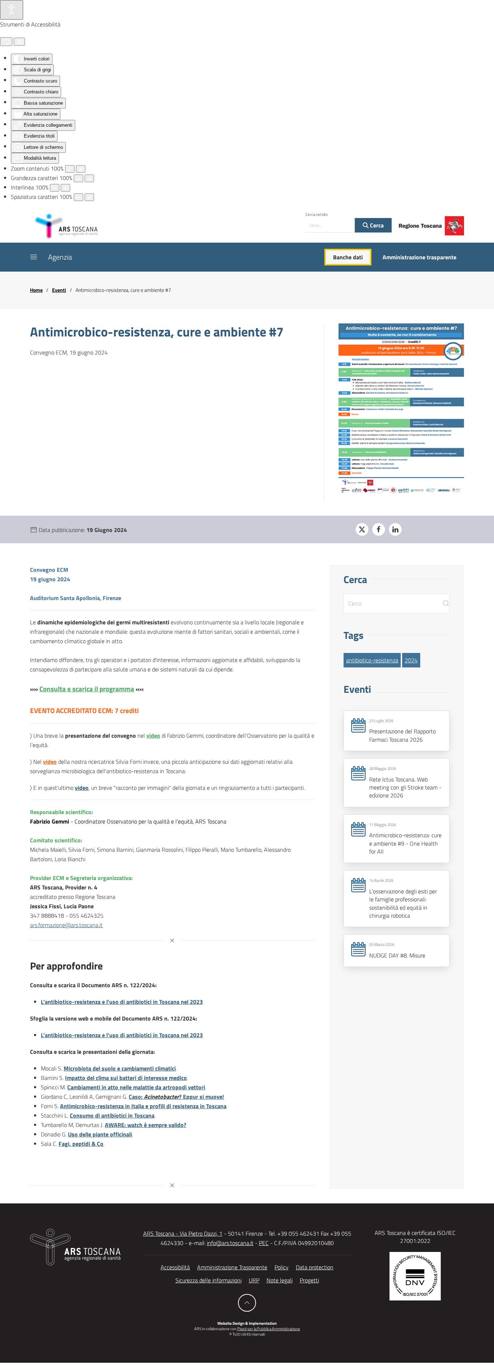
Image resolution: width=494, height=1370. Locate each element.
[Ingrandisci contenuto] (80, 169)
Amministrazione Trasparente (232, 1267)
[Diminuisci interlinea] (54, 188)
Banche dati (348, 257)
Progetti (309, 1280)
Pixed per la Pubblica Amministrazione (268, 1329)
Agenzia (60, 257)
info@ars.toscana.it (230, 1243)
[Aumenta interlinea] (65, 188)
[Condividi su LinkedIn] (395, 529)
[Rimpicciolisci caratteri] (78, 178)
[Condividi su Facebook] (378, 529)
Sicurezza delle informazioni (208, 1280)
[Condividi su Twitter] (362, 529)
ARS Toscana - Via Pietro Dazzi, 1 (182, 1233)
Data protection (314, 1267)
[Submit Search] (446, 603)
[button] (33, 257)
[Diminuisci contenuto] (69, 169)
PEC (264, 1243)
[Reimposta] (6, 41)
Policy (281, 1267)
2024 (411, 660)
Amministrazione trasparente (419, 257)
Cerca (376, 225)
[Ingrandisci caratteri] (89, 178)
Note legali (280, 1280)
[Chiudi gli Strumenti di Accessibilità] (19, 42)
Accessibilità (175, 1267)
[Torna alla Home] (66, 226)
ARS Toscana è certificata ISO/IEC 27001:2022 (415, 1236)
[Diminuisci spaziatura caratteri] (78, 197)
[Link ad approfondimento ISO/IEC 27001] (415, 1275)
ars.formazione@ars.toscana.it (66, 925)
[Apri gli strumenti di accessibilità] (11, 10)
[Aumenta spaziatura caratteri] (89, 197)
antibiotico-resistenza (372, 660)
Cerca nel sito (317, 214)
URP (254, 1280)
